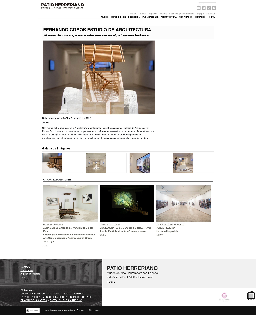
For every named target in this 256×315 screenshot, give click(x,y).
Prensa (133, 13)
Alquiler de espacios (30, 273)
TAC (50, 293)
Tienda (163, 13)
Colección (134, 16)
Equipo (200, 13)
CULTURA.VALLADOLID (32, 293)
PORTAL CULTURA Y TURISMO (66, 300)
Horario (111, 281)
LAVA (57, 293)
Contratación (26, 270)
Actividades (185, 16)
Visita (212, 16)
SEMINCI (75, 296)
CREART (86, 296)
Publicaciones (150, 16)
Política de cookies (93, 310)
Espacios (153, 13)
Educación (200, 16)
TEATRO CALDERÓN (73, 293)
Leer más (44, 246)
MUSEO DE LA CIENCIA (55, 296)
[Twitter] (208, 8)
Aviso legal (80, 310)
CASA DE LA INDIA (30, 296)
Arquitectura (169, 16)
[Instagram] (203, 8)
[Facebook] (214, 8)
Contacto (210, 13)
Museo (104, 16)
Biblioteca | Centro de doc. (181, 13)
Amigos (142, 13)
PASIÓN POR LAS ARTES (33, 300)
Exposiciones (118, 16)
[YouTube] (198, 8)
